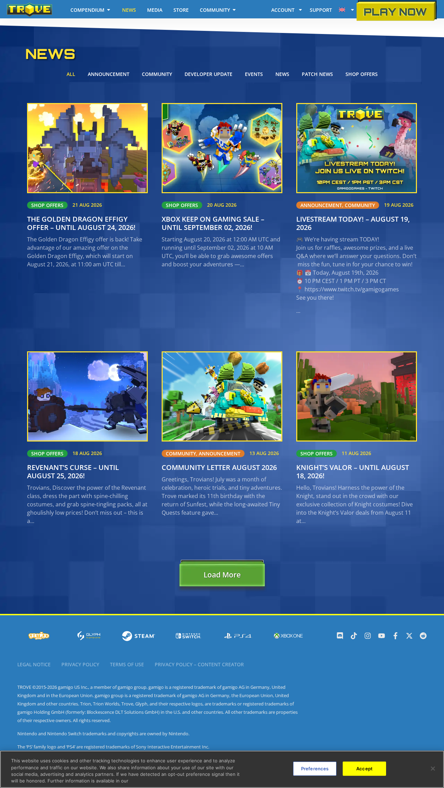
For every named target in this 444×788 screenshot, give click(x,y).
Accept (364, 768)
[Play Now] (397, 10)
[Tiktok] (353, 635)
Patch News (317, 74)
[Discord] (339, 635)
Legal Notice (34, 664)
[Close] (433, 768)
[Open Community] (234, 9)
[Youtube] (381, 635)
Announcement (108, 74)
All (71, 74)
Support (321, 10)
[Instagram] (367, 635)
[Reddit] (423, 635)
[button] (222, 576)
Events (254, 74)
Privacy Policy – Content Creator (199, 664)
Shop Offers (361, 74)
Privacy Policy (80, 664)
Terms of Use (127, 664)
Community (157, 74)
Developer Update (208, 74)
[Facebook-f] (395, 635)
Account (282, 10)
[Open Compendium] (108, 9)
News (282, 74)
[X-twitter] (409, 635)
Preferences (314, 768)
